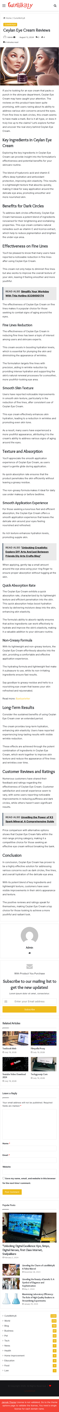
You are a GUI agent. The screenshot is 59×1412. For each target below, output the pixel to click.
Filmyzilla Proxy (38, 1048)
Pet (6, 1335)
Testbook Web (9, 1048)
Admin (29, 947)
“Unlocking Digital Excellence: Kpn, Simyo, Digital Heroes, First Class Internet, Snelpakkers (26, 1249)
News (7, 1345)
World (7, 1321)
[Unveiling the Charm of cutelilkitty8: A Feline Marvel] (11, 1270)
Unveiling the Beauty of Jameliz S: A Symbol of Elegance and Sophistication (38, 1282)
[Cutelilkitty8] (20, 5)
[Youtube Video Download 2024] (15, 1064)
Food (6, 1365)
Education (9, 1360)
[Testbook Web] (15, 1038)
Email (6, 1155)
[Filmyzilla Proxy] (44, 1038)
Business (8, 1330)
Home (8, 18)
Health (7, 1350)
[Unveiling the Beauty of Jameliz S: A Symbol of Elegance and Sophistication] (11, 1283)
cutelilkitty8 (29, 1391)
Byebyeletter (22, 698)
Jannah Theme (9, 1402)
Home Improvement (14, 1355)
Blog (6, 1325)
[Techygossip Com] (44, 1064)
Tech (6, 1340)
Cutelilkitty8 (19, 18)
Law (6, 1370)
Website (7, 1167)
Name (6, 1143)
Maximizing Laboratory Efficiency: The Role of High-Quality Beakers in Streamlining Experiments (38, 1297)
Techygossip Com (39, 1074)
